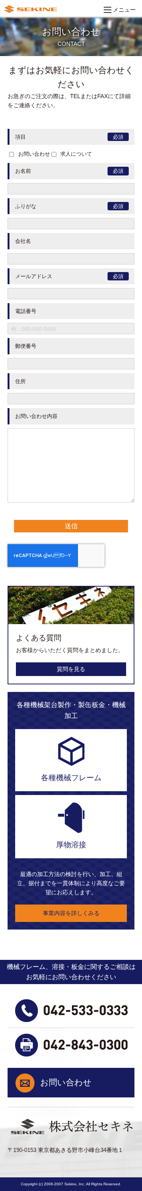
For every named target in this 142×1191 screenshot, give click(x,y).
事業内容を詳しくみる (71, 913)
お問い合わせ (66, 1082)
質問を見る (71, 669)
